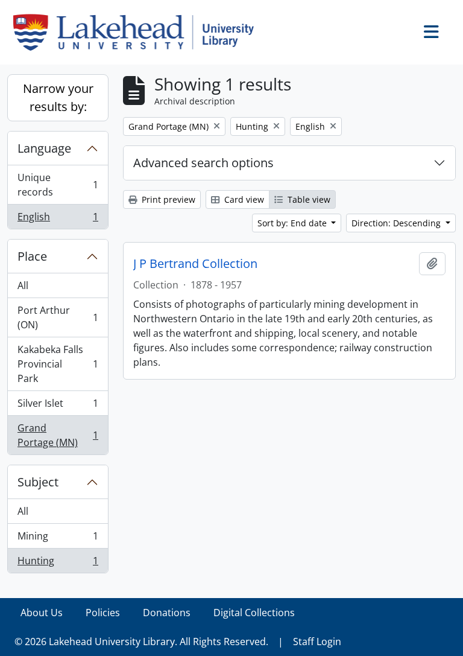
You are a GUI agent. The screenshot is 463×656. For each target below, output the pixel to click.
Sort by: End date (293, 223)
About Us (41, 612)
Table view (307, 199)
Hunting (57, 563)
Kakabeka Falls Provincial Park (57, 364)
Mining (57, 539)
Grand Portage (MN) (57, 435)
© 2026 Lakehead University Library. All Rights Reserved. (141, 641)
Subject (37, 482)
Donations (167, 612)
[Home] (138, 32)
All (22, 285)
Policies (103, 612)
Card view (243, 199)
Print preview (167, 199)
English (57, 219)
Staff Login (317, 641)
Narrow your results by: (58, 97)
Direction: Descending (397, 223)
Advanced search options (203, 162)
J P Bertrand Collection (195, 263)
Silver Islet (57, 406)
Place (32, 256)
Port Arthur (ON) (57, 317)
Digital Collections (254, 612)
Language (44, 148)
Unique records (57, 185)
